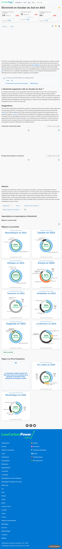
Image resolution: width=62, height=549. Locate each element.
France (4, 517)
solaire (3, 112)
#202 (28, 19)
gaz (2, 70)
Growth (4, 446)
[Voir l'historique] (10, 18)
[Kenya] (46, 274)
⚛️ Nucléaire (35, 446)
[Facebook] (31, 426)
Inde (3, 492)
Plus (33, 2)
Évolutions (5, 464)
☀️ (59, 8)
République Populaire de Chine (12, 482)
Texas (3, 513)
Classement (18, 2)
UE (3, 489)
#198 (9, 20)
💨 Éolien (34, 453)
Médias (4, 538)
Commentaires (54, 546)
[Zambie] (46, 244)
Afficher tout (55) (8, 352)
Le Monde (5, 474)
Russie (4, 496)
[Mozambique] (16, 244)
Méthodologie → (34, 83)
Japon (4, 499)
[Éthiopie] (16, 274)
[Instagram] (27, 426)
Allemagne (5, 524)
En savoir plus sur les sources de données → (17, 83)
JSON (26, 543)
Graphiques (5, 457)
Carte (24, 2)
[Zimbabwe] (46, 304)
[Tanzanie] (16, 304)
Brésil (3, 503)
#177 (47, 20)
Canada (4, 510)
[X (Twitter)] (34, 426)
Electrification (6, 467)
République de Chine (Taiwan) (11, 478)
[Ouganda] (16, 335)
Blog (29, 2)
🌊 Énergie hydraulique (38, 450)
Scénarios (5, 471)
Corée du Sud (6, 506)
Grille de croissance (8, 450)
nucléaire (15, 114)
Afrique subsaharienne (9, 520)
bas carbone (35, 65)
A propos (4, 534)
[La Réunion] (46, 335)
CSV (23, 543)
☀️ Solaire (34, 443)
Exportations (6, 460)
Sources (4, 527)
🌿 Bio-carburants (37, 460)
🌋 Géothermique (36, 457)
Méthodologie (6, 531)
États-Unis (5, 485)
